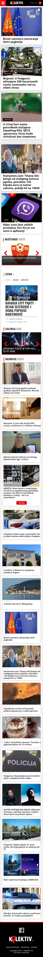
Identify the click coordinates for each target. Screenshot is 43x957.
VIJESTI (15, 239)
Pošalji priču (34, 3)
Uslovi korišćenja (12, 947)
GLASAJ (21, 503)
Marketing (25, 947)
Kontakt (34, 947)
